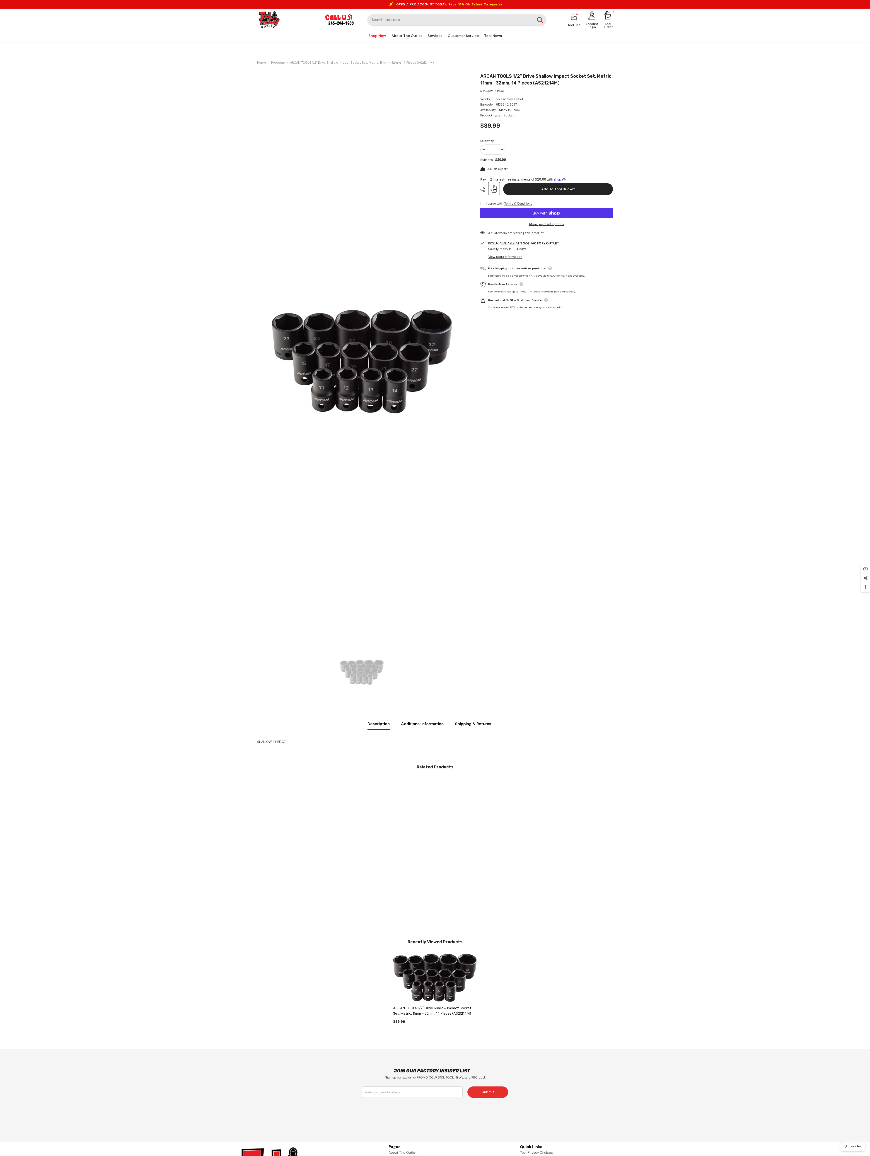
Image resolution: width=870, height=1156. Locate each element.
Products (278, 62)
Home (261, 62)
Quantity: (487, 141)
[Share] (484, 189)
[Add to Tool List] (494, 188)
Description (378, 723)
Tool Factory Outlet (508, 99)
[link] (299, 896)
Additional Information (422, 723)
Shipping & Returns (473, 723)
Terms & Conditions (518, 203)
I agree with (494, 203)
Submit (488, 1092)
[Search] (457, 19)
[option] (362, 362)
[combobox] (451, 19)
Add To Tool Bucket (557, 189)
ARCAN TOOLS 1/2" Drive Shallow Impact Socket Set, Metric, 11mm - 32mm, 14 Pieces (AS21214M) (432, 1011)
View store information (505, 257)
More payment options (546, 224)
